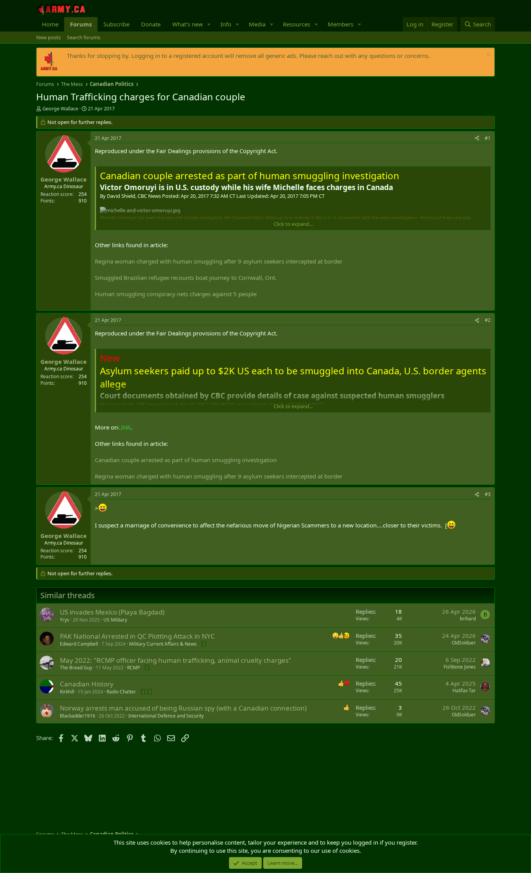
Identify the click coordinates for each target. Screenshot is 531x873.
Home (50, 24)
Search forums (83, 37)
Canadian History (87, 683)
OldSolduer (464, 642)
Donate (151, 24)
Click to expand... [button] (293, 223)
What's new (187, 24)
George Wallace (60, 108)
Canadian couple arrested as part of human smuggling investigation (186, 460)
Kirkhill (67, 691)
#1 (488, 138)
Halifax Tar (464, 690)
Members (340, 24)
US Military (115, 619)
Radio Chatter (121, 691)
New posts (48, 37)
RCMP (133, 667)
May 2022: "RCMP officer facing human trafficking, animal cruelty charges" (175, 660)
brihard (468, 618)
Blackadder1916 (77, 715)
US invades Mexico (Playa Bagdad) (112, 612)
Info (225, 24)
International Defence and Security (166, 715)
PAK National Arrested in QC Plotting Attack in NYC (137, 636)
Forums (81, 24)
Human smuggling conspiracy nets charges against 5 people (176, 294)
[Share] (477, 138)
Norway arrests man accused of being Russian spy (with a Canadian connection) (183, 708)
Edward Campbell (79, 644)
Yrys (64, 619)
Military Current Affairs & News (163, 644)
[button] (209, 24)
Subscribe (116, 24)
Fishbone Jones (460, 666)
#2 (488, 320)
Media (257, 24)
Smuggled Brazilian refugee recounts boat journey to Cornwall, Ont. (186, 277)
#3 (488, 494)
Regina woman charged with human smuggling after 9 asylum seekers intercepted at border (218, 261)
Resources (296, 24)
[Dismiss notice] (487, 56)
